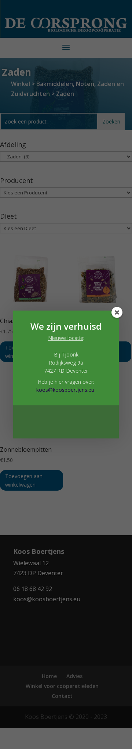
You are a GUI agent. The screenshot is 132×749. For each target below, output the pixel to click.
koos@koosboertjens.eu (65, 389)
